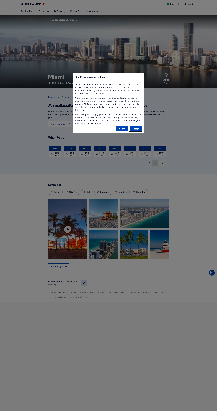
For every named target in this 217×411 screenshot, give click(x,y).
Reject (122, 129)
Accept (135, 129)
